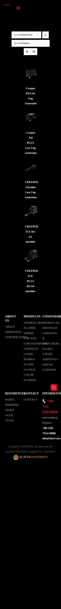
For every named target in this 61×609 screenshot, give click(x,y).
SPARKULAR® (30, 322)
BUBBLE (29, 359)
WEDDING (12, 404)
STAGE (9, 420)
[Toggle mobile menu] (18, 8)
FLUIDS (47, 348)
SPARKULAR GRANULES (49, 325)
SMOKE (29, 333)
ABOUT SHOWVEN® (12, 329)
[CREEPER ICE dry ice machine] (30, 212)
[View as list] (33, 51)
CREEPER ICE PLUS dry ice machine (31, 280)
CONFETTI (30, 348)
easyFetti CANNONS (49, 367)
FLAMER (30, 327)
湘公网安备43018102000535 (33, 457)
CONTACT (30, 399)
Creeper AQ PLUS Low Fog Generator (31, 142)
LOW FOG (30, 338)
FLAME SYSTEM (29, 367)
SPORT (9, 410)
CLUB (9, 415)
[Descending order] (45, 34)
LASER (28, 354)
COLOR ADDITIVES (49, 357)
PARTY (9, 399)
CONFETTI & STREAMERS (49, 338)
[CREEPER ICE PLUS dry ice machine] (30, 256)
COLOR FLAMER (30, 377)
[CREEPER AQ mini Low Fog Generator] (30, 167)
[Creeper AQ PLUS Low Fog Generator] (30, 118)
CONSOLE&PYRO (30, 343)
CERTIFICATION (12, 337)
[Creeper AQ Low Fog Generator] (30, 73)
